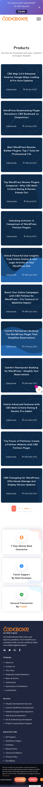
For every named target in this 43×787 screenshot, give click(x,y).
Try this (21, 11)
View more (6, 775)
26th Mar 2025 (30, 383)
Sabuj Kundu (11, 89)
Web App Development (16, 715)
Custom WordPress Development (20, 707)
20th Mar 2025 (30, 457)
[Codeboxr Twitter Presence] (9, 650)
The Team (10, 670)
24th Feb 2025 (30, 493)
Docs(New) (10, 761)
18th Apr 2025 (30, 311)
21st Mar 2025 (30, 420)
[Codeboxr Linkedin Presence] (4, 650)
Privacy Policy (11, 757)
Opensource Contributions (16, 686)
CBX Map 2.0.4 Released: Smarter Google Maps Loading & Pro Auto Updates (21, 77)
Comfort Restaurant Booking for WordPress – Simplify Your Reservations (21, 371)
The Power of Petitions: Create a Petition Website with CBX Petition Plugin (21, 444)
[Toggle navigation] (38, 19)
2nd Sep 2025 (30, 126)
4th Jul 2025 (31, 201)
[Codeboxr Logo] (15, 19)
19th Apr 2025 (30, 275)
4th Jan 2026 (31, 89)
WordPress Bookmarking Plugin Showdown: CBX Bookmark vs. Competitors (21, 114)
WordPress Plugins (13, 741)
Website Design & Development (19, 711)
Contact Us (10, 666)
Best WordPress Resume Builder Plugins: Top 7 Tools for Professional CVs (21, 150)
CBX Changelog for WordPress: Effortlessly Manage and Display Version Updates (21, 481)
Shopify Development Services (19, 704)
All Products (11, 737)
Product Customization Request (19, 723)
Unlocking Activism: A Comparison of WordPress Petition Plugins (21, 224)
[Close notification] (39, 7)
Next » (27, 508)
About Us (9, 662)
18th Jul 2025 (31, 163)
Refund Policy (11, 749)
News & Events (12, 678)
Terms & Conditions (14, 753)
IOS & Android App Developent (19, 719)
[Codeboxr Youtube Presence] (14, 650)
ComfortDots (11, 690)
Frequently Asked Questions (17, 674)
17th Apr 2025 (30, 346)
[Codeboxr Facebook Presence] (19, 650)
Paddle (23, 606)
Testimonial (10, 682)
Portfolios (10, 745)
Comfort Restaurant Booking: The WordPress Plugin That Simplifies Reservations (21, 334)
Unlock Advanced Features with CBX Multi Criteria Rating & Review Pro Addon (21, 408)
